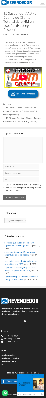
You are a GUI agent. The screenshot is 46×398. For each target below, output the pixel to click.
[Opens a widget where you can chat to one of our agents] (30, 385)
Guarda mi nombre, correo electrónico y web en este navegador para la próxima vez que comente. (23, 187)
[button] (5, 393)
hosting (9, 104)
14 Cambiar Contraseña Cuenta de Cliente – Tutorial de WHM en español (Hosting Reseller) (20, 111)
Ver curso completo (25, 94)
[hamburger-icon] (42, 2)
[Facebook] (20, 320)
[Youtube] (24, 320)
